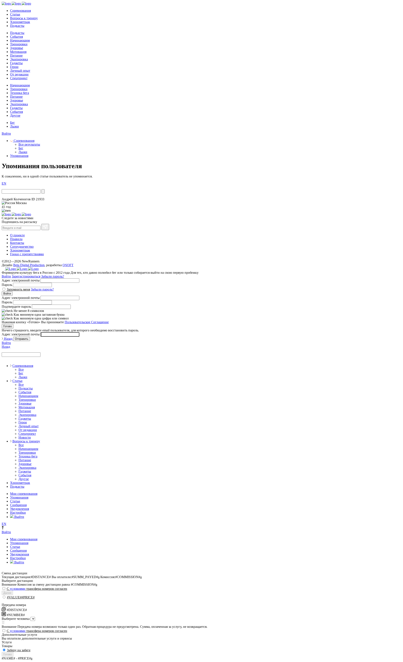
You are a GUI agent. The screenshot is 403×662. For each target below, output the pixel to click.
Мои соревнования (23, 493)
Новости (24, 437)
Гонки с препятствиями (27, 254)
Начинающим (20, 40)
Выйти (18, 517)
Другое (15, 115)
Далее (7, 592)
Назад (8, 338)
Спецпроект (18, 78)
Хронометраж (20, 22)
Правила (16, 239)
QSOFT (68, 265)
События (16, 36)
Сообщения (18, 505)
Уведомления (19, 509)
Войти (6, 133)
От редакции (19, 74)
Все (21, 369)
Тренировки (18, 44)
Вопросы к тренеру (24, 18)
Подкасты (17, 25)
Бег (12, 122)
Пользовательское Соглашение (87, 322)
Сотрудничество (22, 246)
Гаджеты (16, 63)
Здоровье (16, 48)
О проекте (17, 235)
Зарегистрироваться (26, 276)
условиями (17, 588)
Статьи (15, 14)
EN (4, 183)
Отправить (21, 338)
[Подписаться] (45, 227)
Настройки (18, 512)
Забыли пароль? (52, 276)
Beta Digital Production (28, 265)
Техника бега (19, 93)
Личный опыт (20, 70)
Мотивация (18, 51)
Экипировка (19, 59)
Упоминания (19, 156)
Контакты (17, 243)
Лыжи (14, 126)
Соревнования (20, 10)
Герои (14, 67)
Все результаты (29, 144)
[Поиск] (43, 191)
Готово (7, 326)
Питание (16, 55)
